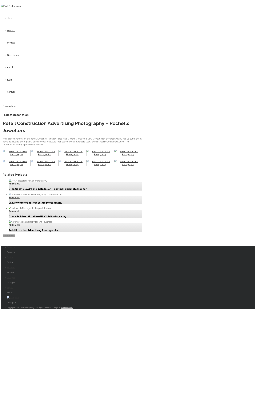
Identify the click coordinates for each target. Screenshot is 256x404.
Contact (11, 92)
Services (11, 43)
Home (10, 18)
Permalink (14, 184)
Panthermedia (67, 308)
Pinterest (11, 267)
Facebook (12, 247)
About (10, 67)
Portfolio (11, 30)
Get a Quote (13, 55)
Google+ (11, 277)
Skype (10, 287)
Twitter (10, 257)
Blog (9, 79)
